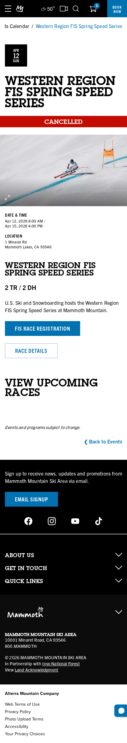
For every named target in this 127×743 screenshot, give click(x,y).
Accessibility (16, 726)
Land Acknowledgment (36, 669)
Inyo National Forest (61, 663)
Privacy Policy (18, 711)
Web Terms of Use (22, 704)
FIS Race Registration (42, 328)
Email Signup (31, 499)
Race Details (31, 350)
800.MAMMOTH (21, 646)
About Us (19, 555)
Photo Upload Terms (24, 719)
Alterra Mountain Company (32, 693)
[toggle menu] (8, 8)
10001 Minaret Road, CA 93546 (35, 640)
